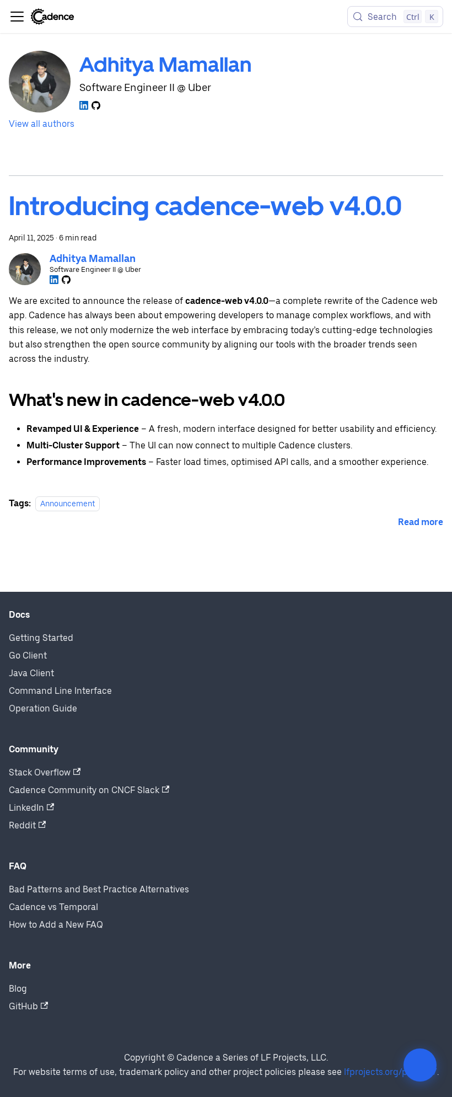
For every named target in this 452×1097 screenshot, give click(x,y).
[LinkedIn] (83, 105)
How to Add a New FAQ (56, 924)
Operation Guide (43, 708)
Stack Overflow (40, 772)
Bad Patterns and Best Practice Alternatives (99, 889)
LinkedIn (26, 807)
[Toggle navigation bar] (17, 16)
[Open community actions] (420, 1065)
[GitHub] (96, 105)
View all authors (41, 124)
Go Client (28, 655)
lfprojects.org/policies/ (390, 1072)
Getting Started (41, 638)
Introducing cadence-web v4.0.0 (205, 206)
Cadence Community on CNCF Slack (84, 790)
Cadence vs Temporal (53, 907)
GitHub (23, 1006)
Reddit (22, 825)
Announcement (67, 503)
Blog (18, 988)
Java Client (31, 673)
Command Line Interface (60, 691)
